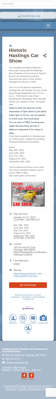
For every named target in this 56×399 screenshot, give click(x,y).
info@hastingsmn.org (16, 362)
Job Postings (39, 297)
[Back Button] (10, 45)
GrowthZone (11, 390)
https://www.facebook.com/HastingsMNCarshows (28, 274)
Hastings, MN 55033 (26, 355)
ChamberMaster (35, 390)
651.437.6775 (12, 359)
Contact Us (28, 299)
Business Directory (24, 295)
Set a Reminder (28, 285)
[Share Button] (44, 55)
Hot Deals (26, 297)
